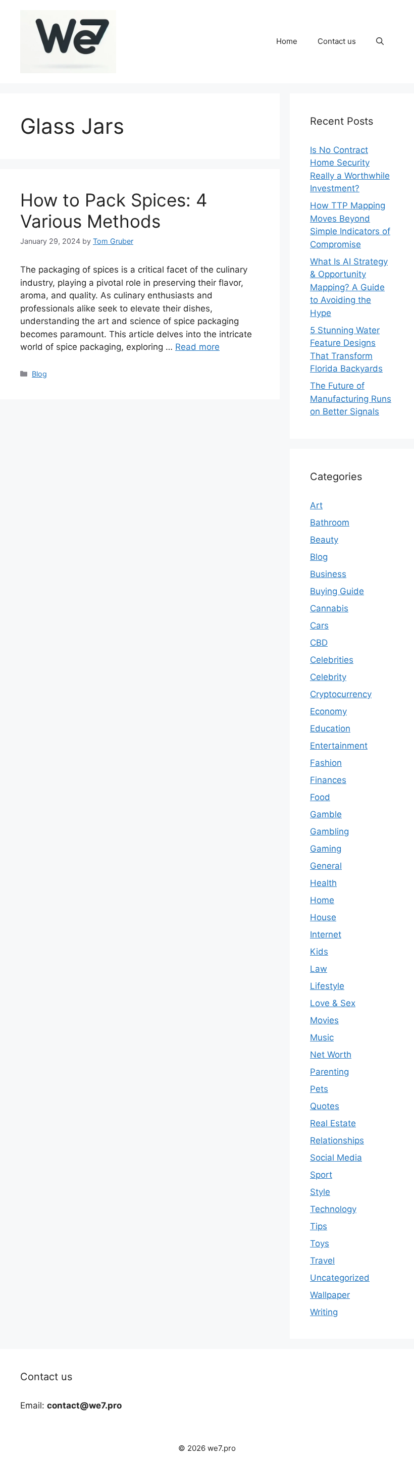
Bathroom (329, 522)
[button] (380, 41)
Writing (324, 1312)
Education (330, 728)
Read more (197, 347)
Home (286, 41)
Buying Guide (337, 591)
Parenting (329, 1072)
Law (318, 969)
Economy (328, 711)
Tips (318, 1226)
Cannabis (329, 608)
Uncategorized (340, 1278)
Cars (319, 625)
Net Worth (330, 1055)
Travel (322, 1261)
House (323, 917)
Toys (319, 1243)
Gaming (325, 849)
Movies (324, 1020)
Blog (39, 374)
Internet (325, 934)
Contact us (337, 41)
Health (323, 883)
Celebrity (328, 677)
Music (322, 1037)
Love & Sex (332, 1003)
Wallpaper (330, 1295)
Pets (319, 1089)
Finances (328, 780)
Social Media (336, 1158)
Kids (319, 952)
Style (320, 1192)
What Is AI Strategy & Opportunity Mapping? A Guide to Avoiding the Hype (349, 287)
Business (328, 574)
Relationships (337, 1140)
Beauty (324, 540)
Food (320, 797)
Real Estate (333, 1123)
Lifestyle (327, 986)
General (326, 866)
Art (316, 505)
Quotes (324, 1106)
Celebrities (331, 660)
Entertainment (339, 746)
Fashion (326, 763)
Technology (333, 1209)
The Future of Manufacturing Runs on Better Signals (350, 398)
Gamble (326, 814)
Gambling (329, 831)
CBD (319, 643)
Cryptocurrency (341, 694)
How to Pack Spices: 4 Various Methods (113, 210)
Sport (321, 1175)
